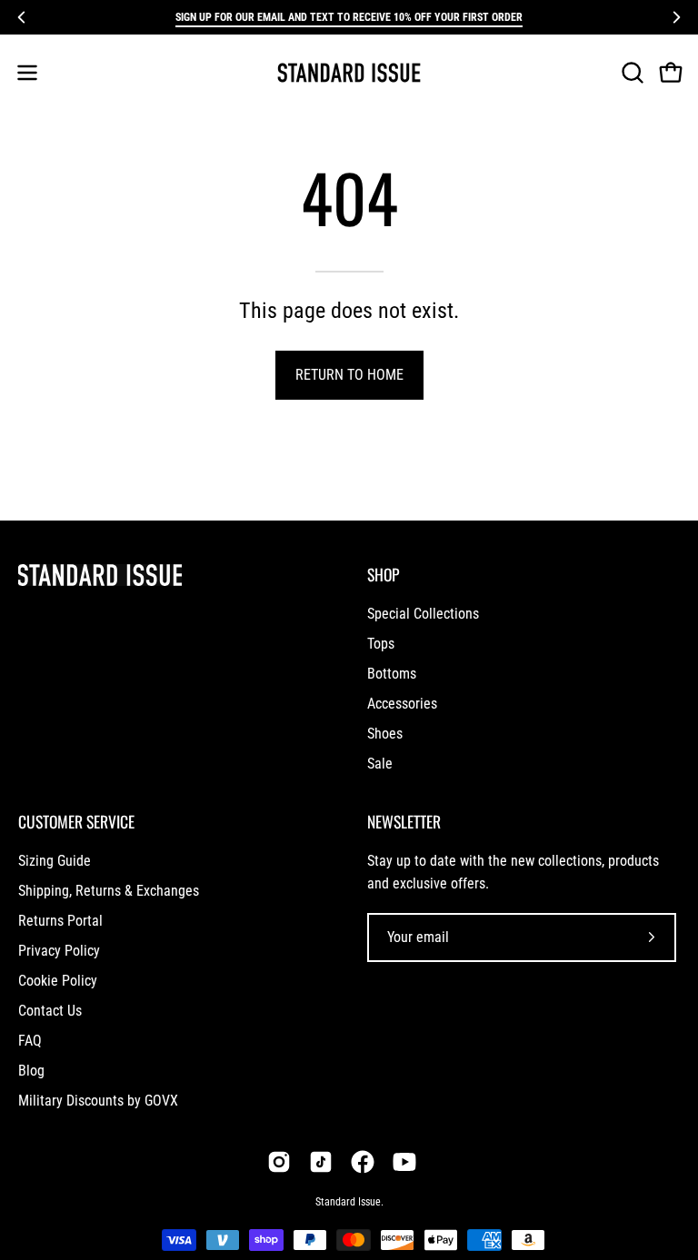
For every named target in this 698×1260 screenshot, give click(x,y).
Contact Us (50, 1010)
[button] (630, 72)
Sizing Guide (54, 860)
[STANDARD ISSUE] (349, 72)
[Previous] (22, 17)
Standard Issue (348, 1202)
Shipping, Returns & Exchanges (108, 890)
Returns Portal (60, 920)
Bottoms (391, 673)
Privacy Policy (59, 950)
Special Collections (423, 613)
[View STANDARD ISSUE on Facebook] (362, 1162)
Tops (380, 643)
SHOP (383, 574)
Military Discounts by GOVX (98, 1100)
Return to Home (349, 374)
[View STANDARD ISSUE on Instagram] (279, 1162)
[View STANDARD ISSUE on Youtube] (404, 1162)
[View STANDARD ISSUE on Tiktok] (320, 1162)
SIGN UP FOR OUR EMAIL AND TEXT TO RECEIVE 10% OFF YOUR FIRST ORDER (349, 17)
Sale (380, 763)
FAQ (30, 1040)
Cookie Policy (57, 980)
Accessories (402, 703)
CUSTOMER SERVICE (76, 821)
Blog (31, 1070)
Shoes (385, 733)
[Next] (676, 17)
